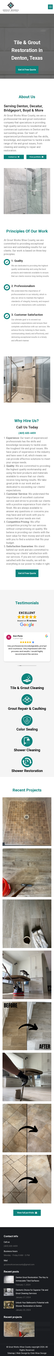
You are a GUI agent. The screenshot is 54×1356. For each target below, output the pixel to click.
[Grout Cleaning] (27, 1329)
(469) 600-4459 (27, 433)
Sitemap (11, 1353)
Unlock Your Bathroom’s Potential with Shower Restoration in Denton (32, 1304)
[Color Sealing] (42, 1330)
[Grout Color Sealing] (42, 1323)
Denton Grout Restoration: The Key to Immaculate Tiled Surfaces (32, 1279)
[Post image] (27, 821)
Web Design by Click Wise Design (31, 1353)
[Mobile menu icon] (50, 6)
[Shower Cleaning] (11, 1329)
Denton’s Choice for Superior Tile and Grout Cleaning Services (32, 1292)
